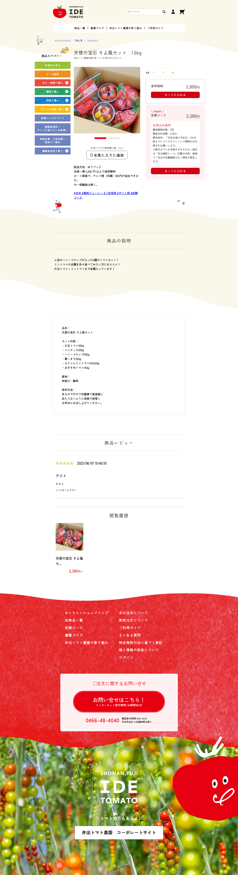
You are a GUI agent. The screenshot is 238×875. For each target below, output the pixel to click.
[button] (100, 138)
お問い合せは (119, 701)
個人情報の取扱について (139, 649)
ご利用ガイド (155, 28)
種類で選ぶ (52, 91)
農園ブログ (97, 28)
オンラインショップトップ (87, 612)
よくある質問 (130, 635)
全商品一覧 (74, 620)
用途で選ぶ (52, 100)
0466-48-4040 (103, 720)
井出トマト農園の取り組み (125, 28)
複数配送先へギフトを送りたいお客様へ (52, 128)
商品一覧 (79, 28)
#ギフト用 (124, 193)
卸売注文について (133, 620)
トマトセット (92, 40)
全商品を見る (52, 65)
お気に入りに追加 (109, 155)
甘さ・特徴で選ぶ (52, 82)
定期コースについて (52, 118)
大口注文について (133, 612)
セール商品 (52, 74)
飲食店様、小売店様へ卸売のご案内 (53, 140)
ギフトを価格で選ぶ (52, 109)
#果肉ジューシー (93, 193)
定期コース (74, 627)
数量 (148, 72)
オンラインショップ (63, 40)
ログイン (126, 657)
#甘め (78, 193)
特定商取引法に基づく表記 (141, 642)
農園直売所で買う (52, 151)
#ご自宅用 (110, 193)
